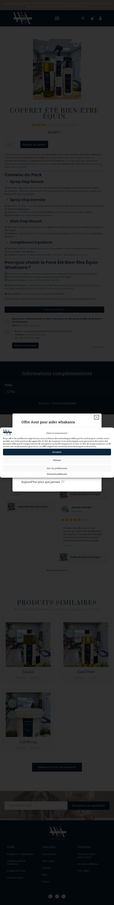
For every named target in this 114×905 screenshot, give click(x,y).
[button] (96, 417)
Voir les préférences (57, 468)
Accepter (57, 452)
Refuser (57, 460)
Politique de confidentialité (57, 474)
